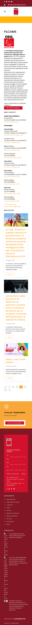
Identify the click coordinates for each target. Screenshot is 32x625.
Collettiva (9, 505)
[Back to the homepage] (16, 11)
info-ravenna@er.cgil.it (13, 483)
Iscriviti (8, 510)
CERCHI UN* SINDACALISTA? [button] (17, 5)
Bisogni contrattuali (12, 513)
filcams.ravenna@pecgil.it (12, 207)
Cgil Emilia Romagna (12, 502)
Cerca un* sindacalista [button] (15, 423)
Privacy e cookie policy (11, 623)
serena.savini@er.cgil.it (11, 122)
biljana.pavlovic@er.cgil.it (12, 150)
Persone (9, 519)
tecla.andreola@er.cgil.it (12, 176)
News (8, 524)
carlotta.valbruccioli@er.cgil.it (13, 135)
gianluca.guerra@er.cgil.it (12, 193)
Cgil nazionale (10, 499)
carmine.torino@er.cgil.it (12, 143)
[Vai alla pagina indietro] (5, 387)
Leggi (9, 274)
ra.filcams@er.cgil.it (10, 205)
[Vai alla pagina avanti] (9, 390)
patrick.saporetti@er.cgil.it (12, 158)
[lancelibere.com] (20, 619)
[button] (5, 11)
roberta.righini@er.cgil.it (11, 184)
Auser (8, 508)
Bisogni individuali (11, 516)
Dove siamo (10, 521)
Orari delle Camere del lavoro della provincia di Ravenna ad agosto (17, 535)
